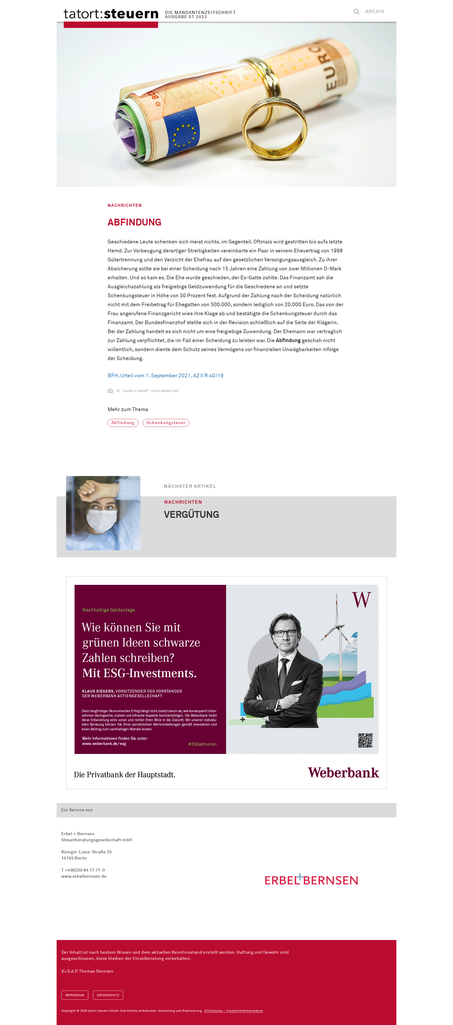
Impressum (74, 995)
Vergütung (191, 515)
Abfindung (123, 423)
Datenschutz (108, 995)
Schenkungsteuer (166, 423)
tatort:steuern (111, 18)
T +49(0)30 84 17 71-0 (83, 870)
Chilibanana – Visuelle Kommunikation (233, 1010)
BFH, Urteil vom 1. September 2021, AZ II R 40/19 (165, 376)
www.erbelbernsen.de (84, 876)
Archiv (375, 11)
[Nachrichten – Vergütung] (103, 513)
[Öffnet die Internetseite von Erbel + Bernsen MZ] (311, 878)
